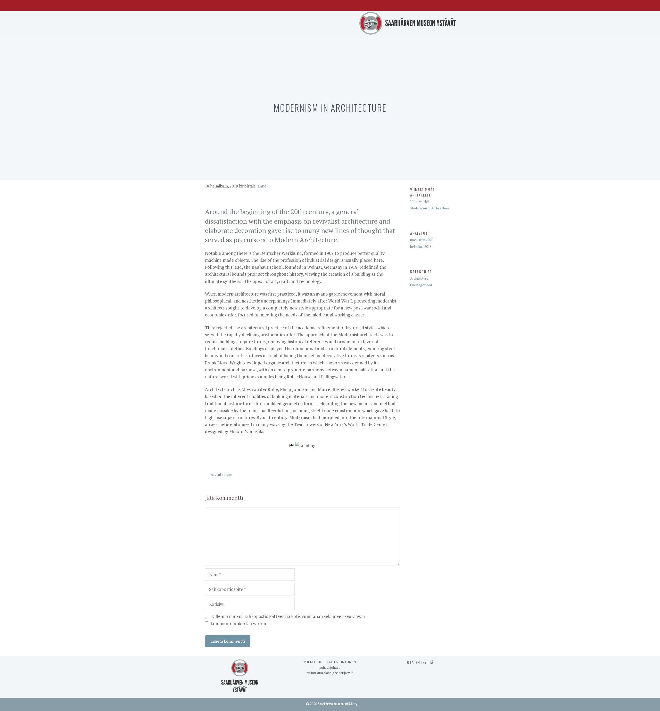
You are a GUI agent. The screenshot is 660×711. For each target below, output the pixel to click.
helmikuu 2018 (421, 246)
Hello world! (419, 201)
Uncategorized (421, 285)
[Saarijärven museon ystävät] (408, 23)
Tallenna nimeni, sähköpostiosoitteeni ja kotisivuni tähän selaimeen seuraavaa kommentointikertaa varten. (288, 619)
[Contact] (452, 4)
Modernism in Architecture (429, 208)
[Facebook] (441, 4)
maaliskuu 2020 (421, 240)
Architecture (221, 474)
